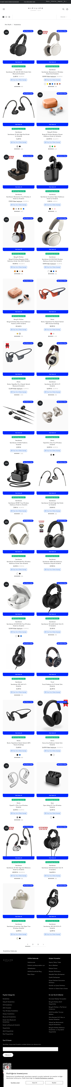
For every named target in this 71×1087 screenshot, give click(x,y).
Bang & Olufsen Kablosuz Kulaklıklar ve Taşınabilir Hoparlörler (57, 1030)
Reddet (54, 1082)
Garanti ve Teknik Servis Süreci (58, 988)
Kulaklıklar (6, 999)
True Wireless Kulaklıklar (10, 1011)
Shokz (52, 319)
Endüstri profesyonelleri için (36, 965)
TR (64, 1)
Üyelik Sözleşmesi (54, 977)
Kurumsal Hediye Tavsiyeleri (57, 999)
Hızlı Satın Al (18, 62)
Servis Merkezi (53, 965)
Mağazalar (60, 1)
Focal (52, 682)
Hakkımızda (31, 962)
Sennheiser (18, 69)
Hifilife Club (53, 1)
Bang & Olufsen (52, 132)
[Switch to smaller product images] (6, 17)
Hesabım (48, 1)
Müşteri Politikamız (55, 971)
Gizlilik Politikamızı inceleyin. (44, 1078)
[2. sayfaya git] (43, 944)
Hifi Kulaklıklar (7, 1005)
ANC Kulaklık (7, 1008)
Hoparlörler (6, 1028)
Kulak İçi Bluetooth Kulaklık (11, 1025)
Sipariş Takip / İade (55, 962)
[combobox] (65, 1)
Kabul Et (34, 1082)
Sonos (52, 740)
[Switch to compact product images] (9, 17)
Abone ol (8, 1055)
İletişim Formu (53, 968)
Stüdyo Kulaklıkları (9, 1014)
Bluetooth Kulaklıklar (9, 1017)
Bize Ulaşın (31, 974)
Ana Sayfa (8, 24)
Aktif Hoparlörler (8, 1031)
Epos (52, 803)
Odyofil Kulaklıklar (9, 1002)
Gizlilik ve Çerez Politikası (57, 985)
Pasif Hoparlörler (8, 1034)
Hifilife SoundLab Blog (35, 971)
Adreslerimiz (31, 968)
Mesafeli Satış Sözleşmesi (57, 974)
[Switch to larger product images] (3, 17)
